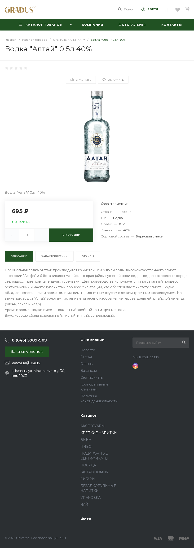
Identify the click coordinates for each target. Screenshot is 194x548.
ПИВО (86, 446)
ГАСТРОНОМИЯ (94, 472)
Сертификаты (91, 377)
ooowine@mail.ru (26, 362)
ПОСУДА (88, 465)
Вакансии (88, 370)
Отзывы (86, 364)
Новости (87, 350)
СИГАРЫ (87, 479)
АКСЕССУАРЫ (92, 426)
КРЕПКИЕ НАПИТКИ (98, 433)
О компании (92, 340)
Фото (85, 519)
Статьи (86, 357)
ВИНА (85, 440)
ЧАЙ (84, 504)
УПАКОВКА (90, 497)
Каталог (88, 415)
